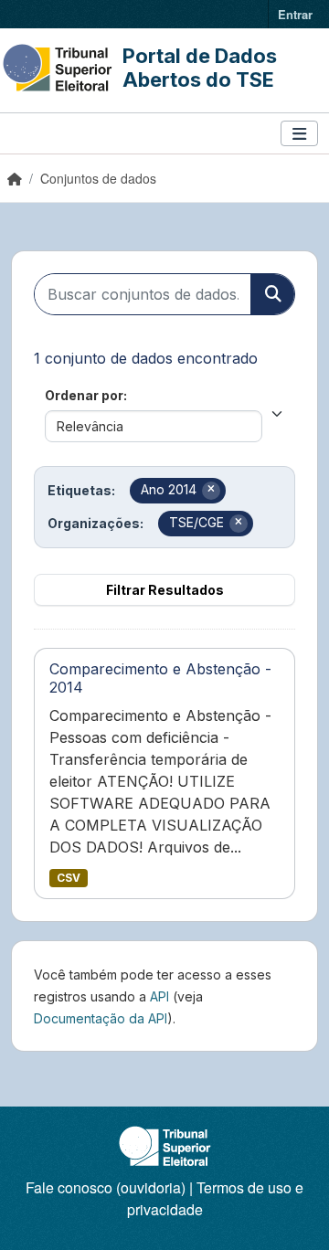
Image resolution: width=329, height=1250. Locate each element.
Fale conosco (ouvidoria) (106, 1187)
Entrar (295, 14)
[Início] (14, 178)
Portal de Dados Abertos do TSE (199, 67)
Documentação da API (100, 1018)
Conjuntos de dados (98, 178)
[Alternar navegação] (299, 134)
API (159, 996)
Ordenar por (84, 395)
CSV (68, 878)
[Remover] (211, 491)
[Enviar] (272, 294)
